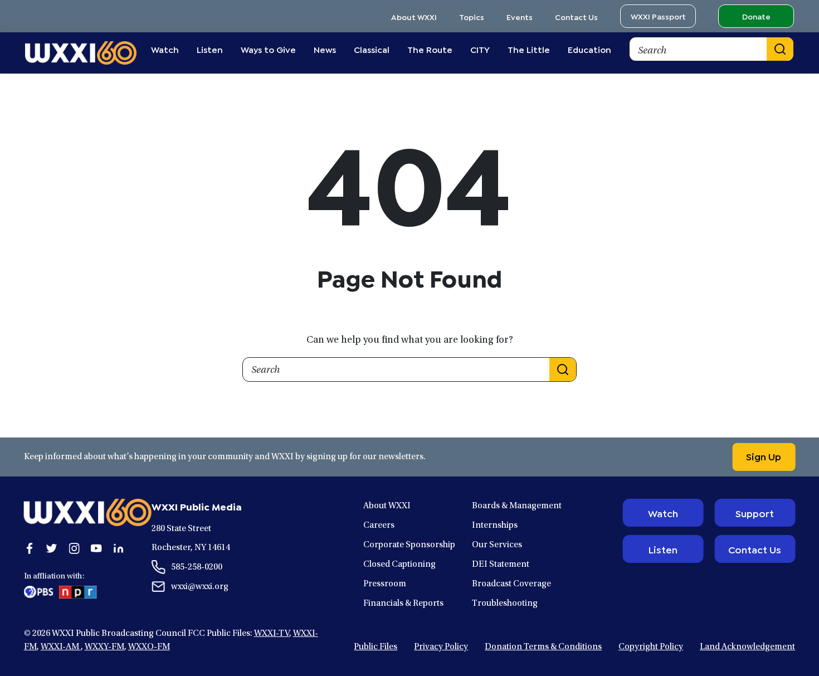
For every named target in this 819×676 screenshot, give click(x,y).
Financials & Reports (403, 603)
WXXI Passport (658, 16)
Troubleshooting (505, 603)
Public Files (375, 647)
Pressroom (384, 584)
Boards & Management (517, 506)
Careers (378, 525)
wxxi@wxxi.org (199, 586)
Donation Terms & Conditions (543, 647)
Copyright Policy (650, 647)
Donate (756, 16)
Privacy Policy (441, 647)
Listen (662, 549)
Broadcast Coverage (511, 584)
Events (519, 16)
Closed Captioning (399, 564)
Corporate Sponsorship (409, 545)
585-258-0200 (196, 567)
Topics (471, 16)
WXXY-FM (104, 647)
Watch (663, 513)
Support (754, 513)
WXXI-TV (271, 633)
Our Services (497, 545)
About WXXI (414, 16)
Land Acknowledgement (747, 647)
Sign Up (763, 456)
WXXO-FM (149, 647)
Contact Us (576, 16)
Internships (495, 525)
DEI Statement (500, 564)
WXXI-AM (61, 647)
